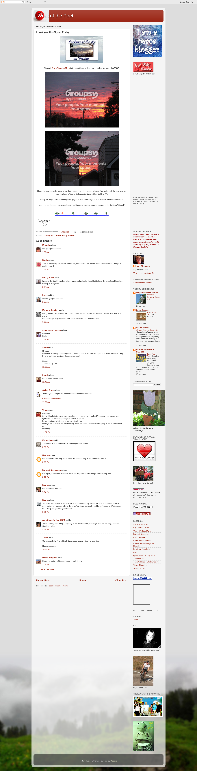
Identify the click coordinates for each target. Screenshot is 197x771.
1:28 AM (45, 252)
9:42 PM (45, 529)
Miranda (46, 245)
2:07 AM (45, 302)
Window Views (142, 328)
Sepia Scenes (142, 310)
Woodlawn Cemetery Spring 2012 (152, 297)
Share (135, 619)
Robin (45, 260)
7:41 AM (45, 339)
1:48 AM (45, 270)
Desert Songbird (49, 558)
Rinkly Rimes (48, 278)
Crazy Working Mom (60, 68)
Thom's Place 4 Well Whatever (146, 562)
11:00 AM (46, 367)
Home (82, 580)
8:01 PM (45, 512)
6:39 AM (45, 322)
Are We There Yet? (141, 525)
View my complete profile (144, 273)
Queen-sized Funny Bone (144, 555)
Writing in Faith (139, 568)
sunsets (71, 236)
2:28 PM (45, 447)
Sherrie (45, 348)
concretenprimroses (51, 330)
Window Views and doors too (147, 330)
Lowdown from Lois (141, 549)
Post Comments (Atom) (58, 586)
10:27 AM (46, 550)
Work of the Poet (55, 15)
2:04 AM (45, 287)
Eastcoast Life (139, 537)
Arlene (45, 538)
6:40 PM (45, 492)
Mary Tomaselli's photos (147, 293)
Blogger (113, 761)
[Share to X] (86, 232)
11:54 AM (46, 402)
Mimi (135, 552)
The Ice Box (138, 559)
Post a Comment (47, 570)
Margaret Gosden (50, 310)
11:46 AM (46, 382)
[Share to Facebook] (89, 232)
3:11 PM (45, 477)
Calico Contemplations (51, 399)
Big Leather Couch (141, 528)
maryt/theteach (143, 266)
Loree (45, 295)
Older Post (121, 580)
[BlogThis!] (84, 232)
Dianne (45, 485)
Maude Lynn (48, 440)
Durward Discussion (51, 470)
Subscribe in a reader (142, 283)
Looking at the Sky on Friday (55, 236)
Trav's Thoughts (140, 565)
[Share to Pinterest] (91, 232)
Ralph (45, 500)
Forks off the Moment (142, 541)
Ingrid (45, 375)
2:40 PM (45, 462)
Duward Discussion (141, 534)
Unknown (46, 455)
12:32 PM (46, 432)
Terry (44, 410)
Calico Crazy (48, 390)
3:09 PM (45, 564)
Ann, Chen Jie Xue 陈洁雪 (53, 520)
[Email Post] (75, 232)
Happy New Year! (150, 355)
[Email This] (81, 232)
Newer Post (43, 580)
